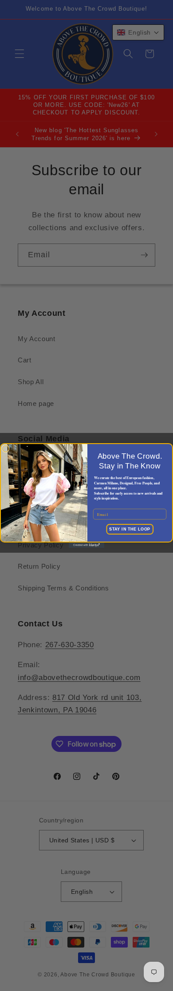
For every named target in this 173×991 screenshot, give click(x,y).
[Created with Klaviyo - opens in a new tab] (86, 545)
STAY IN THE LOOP (129, 529)
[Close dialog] (5, 448)
